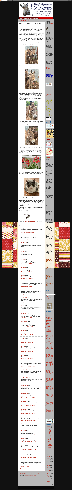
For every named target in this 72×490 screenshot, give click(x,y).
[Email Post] (37, 221)
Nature (39, 222)
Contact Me (48, 71)
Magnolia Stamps (48, 332)
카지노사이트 (23, 423)
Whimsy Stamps (48, 328)
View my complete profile (48, 68)
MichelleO (48, 31)
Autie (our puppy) (49, 347)
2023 (48, 458)
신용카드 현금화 (24, 242)
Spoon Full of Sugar (49, 336)
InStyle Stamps (49, 374)
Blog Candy (49, 351)
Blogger (44, 487)
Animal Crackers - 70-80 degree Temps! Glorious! (50, 447)
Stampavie (48, 330)
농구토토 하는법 (24, 297)
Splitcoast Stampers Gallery (48, 415)
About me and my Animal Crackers (31, 18)
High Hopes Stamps (48, 323)
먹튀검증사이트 (24, 281)
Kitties (36, 222)
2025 (48, 426)
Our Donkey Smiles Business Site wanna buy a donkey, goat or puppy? (49, 76)
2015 (48, 472)
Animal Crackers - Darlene (50, 436)
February (50, 451)
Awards (47, 402)
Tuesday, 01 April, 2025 (26, 238)
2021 (48, 461)
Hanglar (51, 350)
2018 (48, 467)
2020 (48, 463)
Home (21, 18)
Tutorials (51, 404)
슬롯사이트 (23, 275)
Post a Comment (24, 468)
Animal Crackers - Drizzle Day (50, 432)
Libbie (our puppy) (49, 343)
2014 (48, 473)
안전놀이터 (23, 445)
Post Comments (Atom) (30, 475)
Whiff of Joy (49, 372)
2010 (48, 479)
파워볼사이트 (23, 267)
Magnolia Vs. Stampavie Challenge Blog (49, 377)
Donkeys (33, 222)
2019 (48, 465)
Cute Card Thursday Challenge (49, 354)
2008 (48, 484)
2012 (48, 476)
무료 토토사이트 (24, 235)
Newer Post (22, 473)
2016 (48, 470)
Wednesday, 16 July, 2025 (27, 326)
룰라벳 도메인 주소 (24, 321)
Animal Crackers (26, 222)
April (49, 427)
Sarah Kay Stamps (49, 344)
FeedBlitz (48, 298)
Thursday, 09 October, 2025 (28, 366)
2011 (48, 478)
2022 (48, 459)
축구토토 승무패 (24, 313)
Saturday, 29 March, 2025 (27, 232)
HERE (51, 23)
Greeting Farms (49, 373)
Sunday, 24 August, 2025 (27, 334)
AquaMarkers (48, 409)
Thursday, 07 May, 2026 (27, 466)
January (49, 453)
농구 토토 (22, 305)
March (49, 429)
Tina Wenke (49, 359)
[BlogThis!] (39, 221)
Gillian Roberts (49, 379)
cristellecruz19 (24, 361)
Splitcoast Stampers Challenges (48, 400)
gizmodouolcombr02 (26, 453)
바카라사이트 (23, 438)
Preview (47, 296)
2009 (48, 481)
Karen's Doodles (48, 410)
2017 (48, 468)
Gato (52, 348)
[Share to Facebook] (41, 221)
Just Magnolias (48, 338)
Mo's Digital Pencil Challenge (49, 394)
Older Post (40, 473)
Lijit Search (48, 312)
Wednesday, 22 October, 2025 (28, 420)
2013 (48, 475)
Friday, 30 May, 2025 (26, 286)
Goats (48, 326)
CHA (52, 366)
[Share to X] (40, 221)
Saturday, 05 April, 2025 (27, 248)
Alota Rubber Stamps (49, 340)
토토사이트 (23, 251)
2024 (48, 456)
